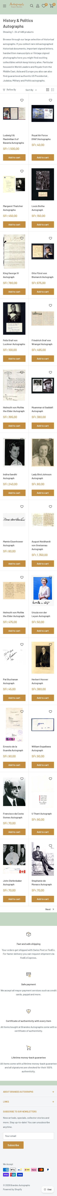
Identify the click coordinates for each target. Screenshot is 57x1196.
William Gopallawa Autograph (41, 748)
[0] (51, 6)
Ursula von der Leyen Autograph (41, 614)
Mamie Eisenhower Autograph (13, 543)
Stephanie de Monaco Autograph (42, 882)
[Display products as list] (52, 89)
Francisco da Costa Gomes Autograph (13, 815)
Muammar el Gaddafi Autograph (42, 409)
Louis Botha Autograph (38, 208)
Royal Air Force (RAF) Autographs (41, 137)
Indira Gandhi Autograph (10, 476)
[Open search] (31, 5)
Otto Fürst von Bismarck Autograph (43, 275)
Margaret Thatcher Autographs (13, 208)
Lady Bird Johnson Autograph (42, 476)
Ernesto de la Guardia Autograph (13, 748)
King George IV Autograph (11, 275)
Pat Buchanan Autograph (10, 681)
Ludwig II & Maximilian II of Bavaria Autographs (13, 139)
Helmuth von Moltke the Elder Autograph (14, 409)
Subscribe (13, 1145)
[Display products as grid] (47, 89)
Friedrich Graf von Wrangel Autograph (42, 342)
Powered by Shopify (12, 1189)
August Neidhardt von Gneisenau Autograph (41, 545)
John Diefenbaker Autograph (12, 882)
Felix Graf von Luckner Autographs (14, 342)
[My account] (37, 5)
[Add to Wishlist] (22, 100)
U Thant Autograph (42, 813)
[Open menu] (4, 6)
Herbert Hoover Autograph (40, 681)
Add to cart (14, 157)
